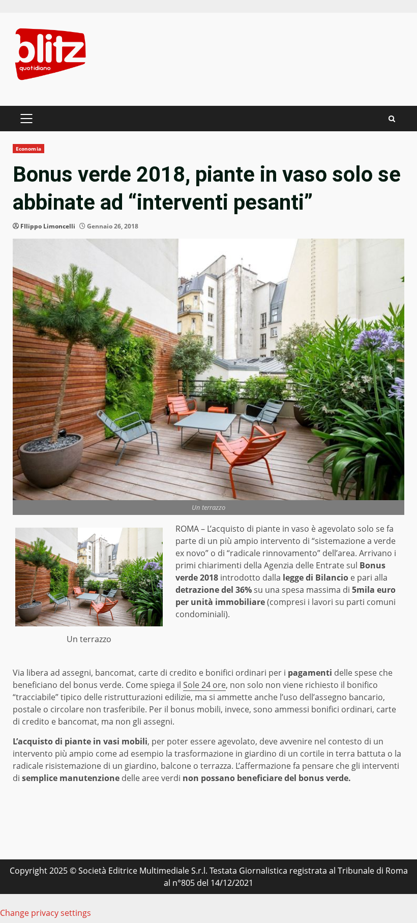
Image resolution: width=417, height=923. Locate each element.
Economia (28, 148)
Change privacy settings (45, 912)
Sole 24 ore (204, 684)
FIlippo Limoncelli (47, 226)
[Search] (392, 119)
